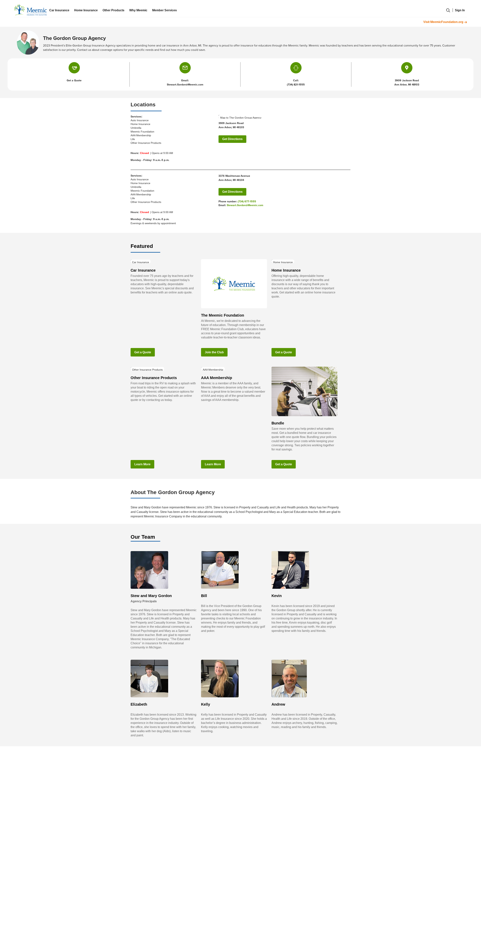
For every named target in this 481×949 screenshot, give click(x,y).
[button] (185, 67)
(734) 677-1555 (247, 201)
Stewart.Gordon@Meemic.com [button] (185, 84)
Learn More (142, 464)
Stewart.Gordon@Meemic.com (245, 205)
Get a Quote (142, 352)
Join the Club (214, 352)
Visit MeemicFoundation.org (443, 22)
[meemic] (30, 9)
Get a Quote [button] (74, 80)
